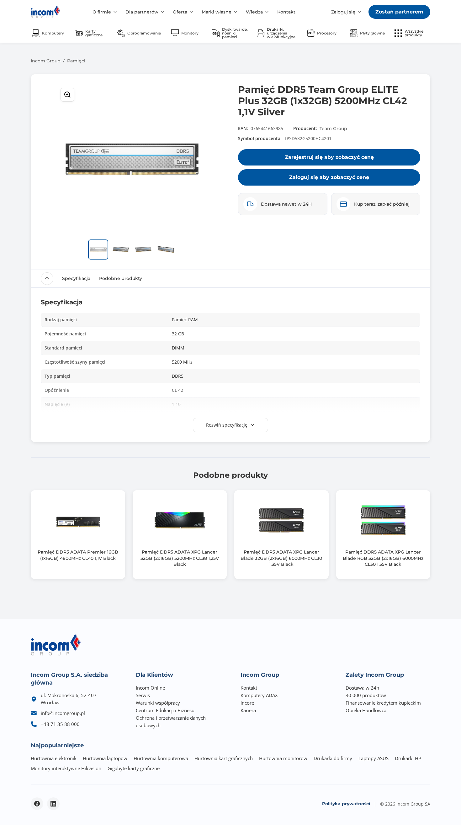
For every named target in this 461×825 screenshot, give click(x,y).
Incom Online (150, 688)
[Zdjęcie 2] (121, 249)
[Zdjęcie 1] (98, 249)
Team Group (333, 128)
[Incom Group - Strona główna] (45, 12)
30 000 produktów (366, 695)
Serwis (143, 695)
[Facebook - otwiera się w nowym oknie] (37, 803)
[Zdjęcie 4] (166, 249)
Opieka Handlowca (366, 710)
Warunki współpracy (158, 703)
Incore (247, 703)
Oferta (180, 12)
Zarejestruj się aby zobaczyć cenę (329, 157)
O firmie (102, 12)
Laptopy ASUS (373, 758)
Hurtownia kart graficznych (223, 758)
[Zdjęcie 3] (143, 249)
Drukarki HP (408, 758)
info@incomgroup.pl (63, 713)
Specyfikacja (76, 278)
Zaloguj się (343, 12)
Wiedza (254, 12)
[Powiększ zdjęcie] (67, 95)
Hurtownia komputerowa (161, 758)
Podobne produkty (120, 278)
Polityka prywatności (346, 804)
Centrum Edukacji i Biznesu (165, 710)
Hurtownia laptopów (105, 758)
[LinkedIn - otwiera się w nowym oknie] (53, 803)
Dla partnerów (141, 12)
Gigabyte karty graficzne (134, 768)
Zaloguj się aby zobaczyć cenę (329, 177)
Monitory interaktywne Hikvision (66, 768)
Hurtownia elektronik (54, 758)
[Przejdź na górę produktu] (47, 278)
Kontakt (286, 12)
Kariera (248, 710)
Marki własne (216, 12)
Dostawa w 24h (362, 688)
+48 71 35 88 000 (60, 724)
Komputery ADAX (259, 695)
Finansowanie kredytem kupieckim (383, 703)
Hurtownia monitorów (283, 758)
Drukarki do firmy (333, 758)
